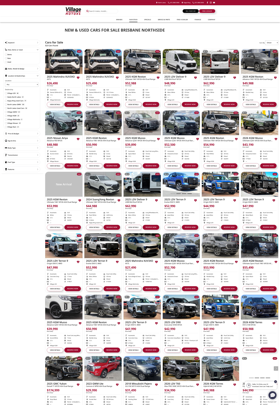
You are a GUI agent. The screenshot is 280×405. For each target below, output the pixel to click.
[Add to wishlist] (78, 77)
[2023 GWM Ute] (103, 368)
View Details (55, 104)
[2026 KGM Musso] (259, 122)
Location (8, 81)
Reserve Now (72, 104)
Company (211, 20)
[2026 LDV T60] (181, 368)
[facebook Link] (207, 2)
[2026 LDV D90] (259, 368)
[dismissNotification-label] (275, 381)
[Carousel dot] (55, 132)
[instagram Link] (210, 2)
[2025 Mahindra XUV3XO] (64, 61)
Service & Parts (164, 20)
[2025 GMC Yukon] (64, 368)
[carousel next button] (80, 61)
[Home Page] (73, 11)
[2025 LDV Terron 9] (181, 184)
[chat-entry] (272, 395)
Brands (119, 20)
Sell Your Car (191, 11)
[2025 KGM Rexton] (142, 61)
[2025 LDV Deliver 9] (181, 61)
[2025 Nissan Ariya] (64, 122)
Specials (147, 20)
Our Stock (133, 20)
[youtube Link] (214, 2)
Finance (198, 20)
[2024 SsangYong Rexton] (103, 184)
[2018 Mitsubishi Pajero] (142, 368)
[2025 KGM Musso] (142, 122)
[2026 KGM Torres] (259, 307)
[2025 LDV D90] (181, 307)
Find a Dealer (207, 11)
